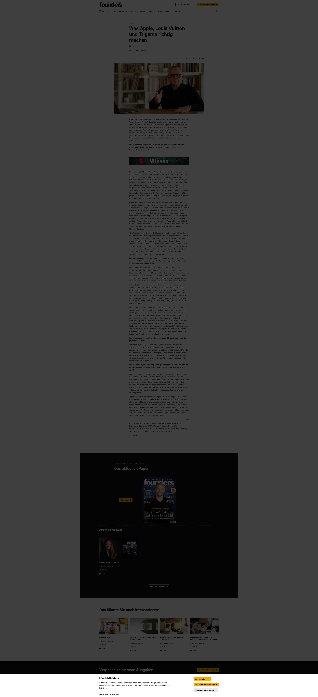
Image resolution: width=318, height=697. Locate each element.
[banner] (159, 348)
